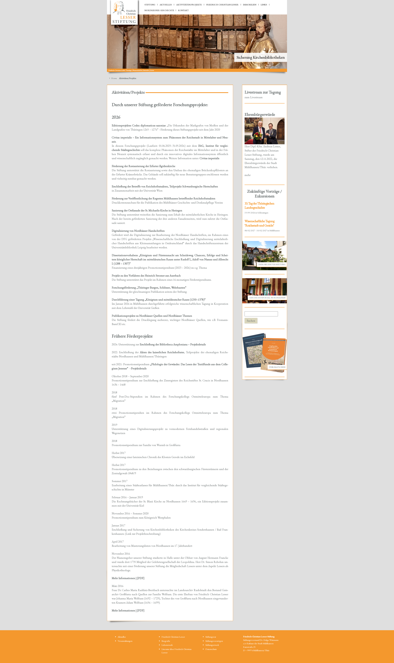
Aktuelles (166, 4)
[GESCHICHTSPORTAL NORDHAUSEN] (264, 290)
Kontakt (183, 10)
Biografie (166, 640)
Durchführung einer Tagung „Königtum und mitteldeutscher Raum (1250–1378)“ (159, 299)
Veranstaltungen (125, 640)
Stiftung (150, 4)
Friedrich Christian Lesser (222, 4)
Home (114, 78)
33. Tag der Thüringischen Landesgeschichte (259, 205)
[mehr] (265, 130)
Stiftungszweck (212, 644)
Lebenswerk (167, 644)
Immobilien (249, 4)
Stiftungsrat (210, 636)
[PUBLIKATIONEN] (264, 352)
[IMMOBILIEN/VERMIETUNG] (264, 255)
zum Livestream (254, 97)
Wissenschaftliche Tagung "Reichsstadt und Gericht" (259, 223)
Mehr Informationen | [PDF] (128, 578)
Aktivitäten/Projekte (189, 4)
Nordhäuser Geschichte (159, 10)
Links (264, 4)
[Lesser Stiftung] (124, 12)
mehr (248, 175)
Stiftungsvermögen (214, 640)
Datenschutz (211, 649)
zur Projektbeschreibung (146, 534)
